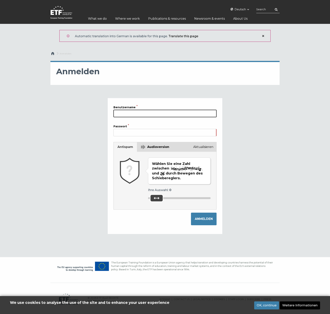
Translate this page (183, 36)
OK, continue (267, 305)
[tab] (125, 147)
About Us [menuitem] (240, 18)
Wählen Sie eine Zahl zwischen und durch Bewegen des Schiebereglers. (177, 171)
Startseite (53, 54)
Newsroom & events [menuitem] (209, 18)
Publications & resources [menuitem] (167, 18)
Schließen (263, 35)
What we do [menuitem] (97, 18)
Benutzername (124, 107)
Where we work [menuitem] (127, 18)
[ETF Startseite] (65, 15)
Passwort (120, 126)
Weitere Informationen (300, 305)
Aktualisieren (203, 147)
